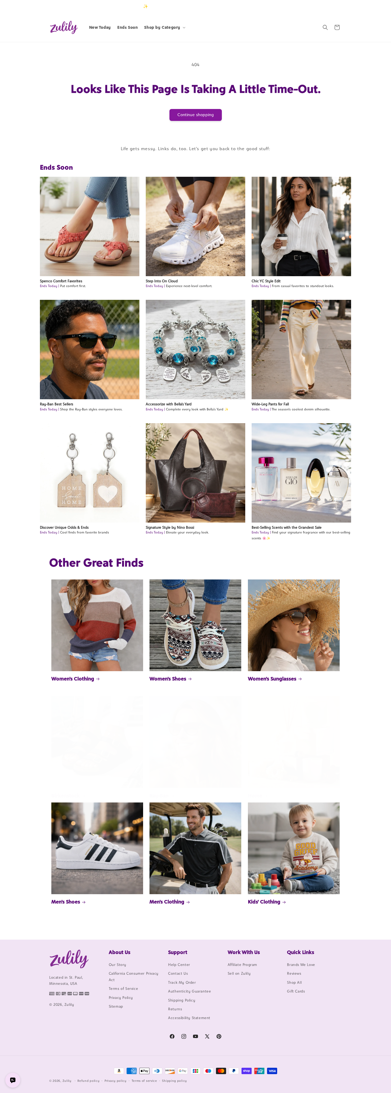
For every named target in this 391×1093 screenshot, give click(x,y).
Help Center (179, 964)
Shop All (294, 982)
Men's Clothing (166, 902)
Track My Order (182, 982)
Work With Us (244, 952)
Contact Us (178, 973)
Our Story (117, 964)
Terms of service (144, 1081)
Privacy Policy (121, 997)
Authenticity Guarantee (189, 991)
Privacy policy (116, 1081)
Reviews (294, 973)
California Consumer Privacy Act (134, 976)
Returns (175, 1009)
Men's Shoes (65, 902)
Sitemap (116, 1006)
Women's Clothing (72, 679)
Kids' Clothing (264, 902)
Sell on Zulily (239, 973)
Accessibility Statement (189, 1018)
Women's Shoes (167, 679)
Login (317, 6)
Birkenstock (65, 795)
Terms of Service (123, 988)
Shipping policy (174, 1081)
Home (255, 795)
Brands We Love (301, 964)
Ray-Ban (159, 795)
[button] (164, 27)
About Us (119, 952)
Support (177, 952)
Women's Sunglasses (272, 679)
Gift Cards (296, 991)
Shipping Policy (181, 1000)
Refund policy (88, 1081)
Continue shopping (195, 114)
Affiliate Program (242, 964)
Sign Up (333, 6)
